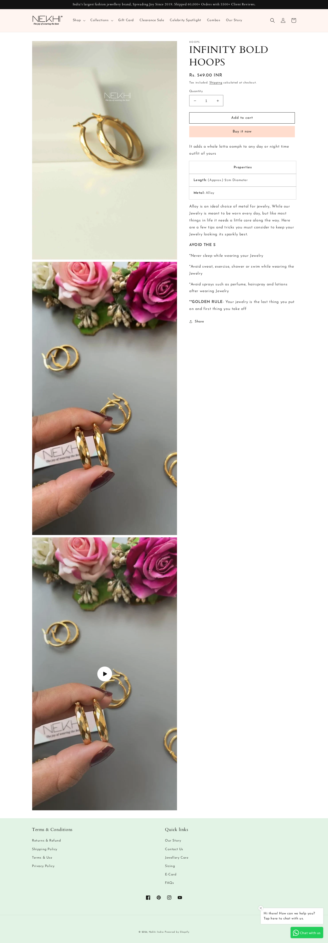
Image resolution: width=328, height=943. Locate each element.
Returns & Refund (46, 840)
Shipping (215, 82)
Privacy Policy (43, 866)
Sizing (170, 866)
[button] (78, 20)
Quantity (196, 91)
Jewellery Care (176, 858)
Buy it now (242, 131)
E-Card (170, 874)
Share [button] (199, 321)
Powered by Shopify (177, 932)
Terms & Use (42, 858)
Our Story (173, 840)
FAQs (169, 883)
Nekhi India (156, 932)
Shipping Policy (44, 849)
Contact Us (174, 849)
